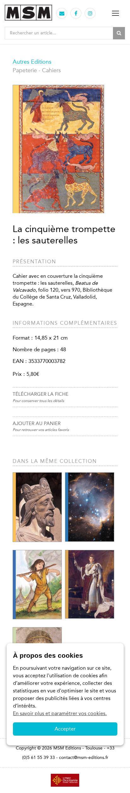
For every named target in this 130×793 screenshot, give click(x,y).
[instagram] (90, 13)
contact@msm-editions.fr (83, 757)
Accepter (65, 729)
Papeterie (25, 70)
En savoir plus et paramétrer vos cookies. (60, 713)
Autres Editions (32, 61)
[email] (61, 13)
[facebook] (75, 13)
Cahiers (51, 70)
